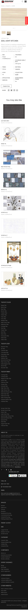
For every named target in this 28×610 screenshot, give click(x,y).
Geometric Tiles (5, 354)
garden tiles (16, 464)
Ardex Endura (4, 594)
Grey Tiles (3, 317)
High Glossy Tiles (5, 390)
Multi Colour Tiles (5, 322)
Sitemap (9, 605)
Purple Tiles (4, 330)
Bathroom (3, 507)
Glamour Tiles (4, 382)
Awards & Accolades (6, 555)
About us (3, 553)
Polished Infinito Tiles (6, 399)
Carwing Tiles (4, 376)
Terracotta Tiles (5, 336)
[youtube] (11, 470)
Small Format (4, 533)
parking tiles (21, 462)
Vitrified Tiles (4, 544)
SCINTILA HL (4, 212)
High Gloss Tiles (5, 388)
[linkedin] (8, 470)
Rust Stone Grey (5, 166)
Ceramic (17, 69)
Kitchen (3, 505)
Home (2, 6)
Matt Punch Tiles (5, 395)
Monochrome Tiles (6, 360)
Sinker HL (3, 144)
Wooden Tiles (4, 367)
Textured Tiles (4, 425)
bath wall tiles (4, 459)
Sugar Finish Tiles (5, 423)
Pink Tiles (3, 328)
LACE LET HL (4, 288)
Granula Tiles (4, 386)
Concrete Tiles (4, 352)
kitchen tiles (21, 458)
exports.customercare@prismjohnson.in (11, 494)
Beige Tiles (3, 305)
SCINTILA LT (4, 235)
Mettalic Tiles (4, 358)
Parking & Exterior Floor (6, 519)
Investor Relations (5, 557)
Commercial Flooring (6, 515)
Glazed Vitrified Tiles (6, 542)
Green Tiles (4, 315)
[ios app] (22, 475)
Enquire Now (26, 21)
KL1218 (13, 6)
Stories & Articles (5, 559)
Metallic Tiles (4, 320)
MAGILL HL (4, 189)
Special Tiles (4, 420)
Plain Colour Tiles (5, 362)
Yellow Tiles (4, 339)
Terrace (3, 509)
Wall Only (4, 80)
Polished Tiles (4, 401)
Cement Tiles (4, 350)
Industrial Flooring (5, 517)
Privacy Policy (22, 605)
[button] (22, 2)
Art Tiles (3, 348)
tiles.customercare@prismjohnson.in (10, 493)
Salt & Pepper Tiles (5, 364)
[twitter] (4, 470)
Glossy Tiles (4, 384)
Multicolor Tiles (4, 324)
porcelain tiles (12, 459)
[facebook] (2, 470)
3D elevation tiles (10, 456)
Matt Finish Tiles (5, 394)
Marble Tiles (4, 356)
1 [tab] (13, 28)
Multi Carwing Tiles (5, 397)
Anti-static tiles (14, 462)
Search (8, 6)
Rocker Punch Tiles (5, 410)
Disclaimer (24, 607)
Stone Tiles (3, 365)
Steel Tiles (3, 421)
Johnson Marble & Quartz (7, 582)
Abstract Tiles (4, 346)
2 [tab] (14, 28)
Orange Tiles (4, 326)
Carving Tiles (4, 375)
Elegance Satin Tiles (6, 378)
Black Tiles (3, 307)
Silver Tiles (3, 334)
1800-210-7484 (5, 484)
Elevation (3, 511)
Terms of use (15, 605)
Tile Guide (3, 567)
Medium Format (5, 532)
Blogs (2, 565)
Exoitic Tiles (4, 380)
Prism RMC (3, 590)
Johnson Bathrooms (6, 580)
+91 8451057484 (6, 487)
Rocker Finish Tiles (5, 408)
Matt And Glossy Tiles (6, 392)
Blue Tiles (3, 309)
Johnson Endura (5, 578)
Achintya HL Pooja (6, 265)
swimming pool (5, 464)
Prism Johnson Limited (7, 588)
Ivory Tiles (3, 318)
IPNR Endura (4, 592)
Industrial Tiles (4, 546)
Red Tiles (3, 332)
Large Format (4, 530)
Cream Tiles (4, 313)
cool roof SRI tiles (5, 462)
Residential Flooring (6, 513)
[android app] (13, 475)
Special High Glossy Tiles (7, 416)
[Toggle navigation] (25, 1)
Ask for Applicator (5, 571)
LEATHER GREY (5, 121)
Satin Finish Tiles (5, 414)
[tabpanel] (14, 17)
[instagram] (6, 470)
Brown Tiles (4, 311)
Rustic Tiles (4, 412)
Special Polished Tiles (6, 418)
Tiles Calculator (5, 569)
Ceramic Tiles (4, 540)
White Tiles (3, 337)
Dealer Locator (6, 523)
